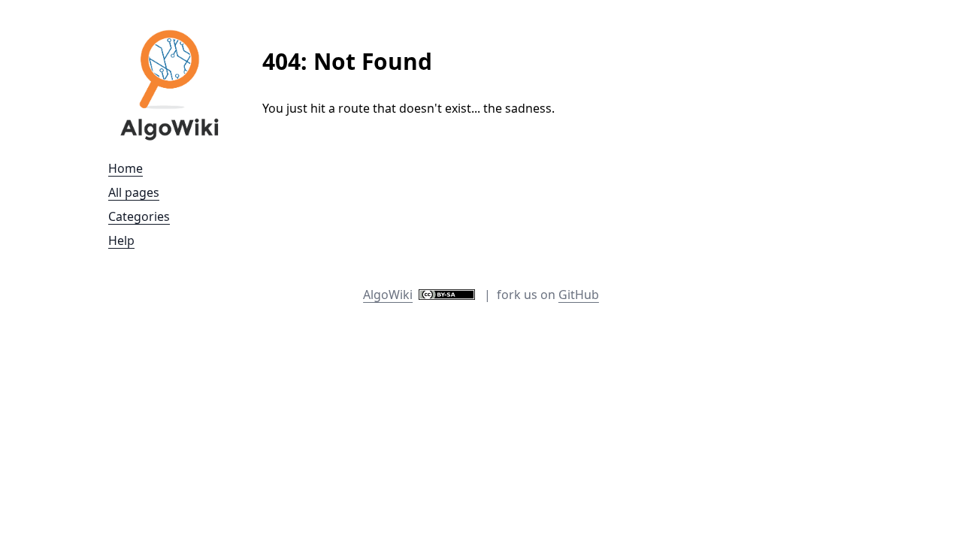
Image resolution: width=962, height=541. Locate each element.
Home (125, 168)
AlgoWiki (388, 294)
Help (121, 240)
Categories (139, 216)
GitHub (578, 294)
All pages (133, 192)
